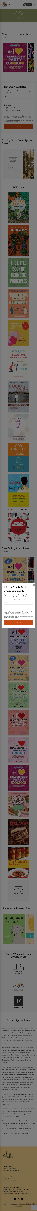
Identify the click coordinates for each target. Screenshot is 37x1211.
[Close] (34, 585)
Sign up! (18, 622)
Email (5, 602)
